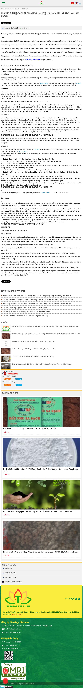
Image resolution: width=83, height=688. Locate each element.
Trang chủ (5, 8)
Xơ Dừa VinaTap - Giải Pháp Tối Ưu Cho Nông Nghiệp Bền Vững (25, 315)
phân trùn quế (21, 151)
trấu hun (36, 149)
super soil (45, 192)
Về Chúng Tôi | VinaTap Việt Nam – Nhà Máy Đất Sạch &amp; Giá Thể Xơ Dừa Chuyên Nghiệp (37, 303)
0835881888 (13, 373)
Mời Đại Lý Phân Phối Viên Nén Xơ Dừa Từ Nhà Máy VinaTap (33, 356)
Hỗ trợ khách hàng (8, 382)
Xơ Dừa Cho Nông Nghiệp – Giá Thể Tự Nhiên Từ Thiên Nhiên (25, 307)
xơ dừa (78, 83)
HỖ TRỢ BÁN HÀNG (9, 376)
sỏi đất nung (44, 83)
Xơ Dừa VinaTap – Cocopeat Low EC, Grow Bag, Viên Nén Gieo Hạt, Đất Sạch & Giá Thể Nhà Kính (38, 299)
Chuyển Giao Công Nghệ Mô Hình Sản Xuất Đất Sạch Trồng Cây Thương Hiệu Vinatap (41, 364)
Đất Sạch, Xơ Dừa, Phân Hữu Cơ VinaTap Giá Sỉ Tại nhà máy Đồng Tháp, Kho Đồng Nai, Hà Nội (37, 295)
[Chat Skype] (7, 379)
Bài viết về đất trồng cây (20, 8)
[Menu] (3, 3)
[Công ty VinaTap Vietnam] (41, 3)
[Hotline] (72, 3)
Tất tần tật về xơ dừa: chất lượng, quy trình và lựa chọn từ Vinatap (26, 311)
